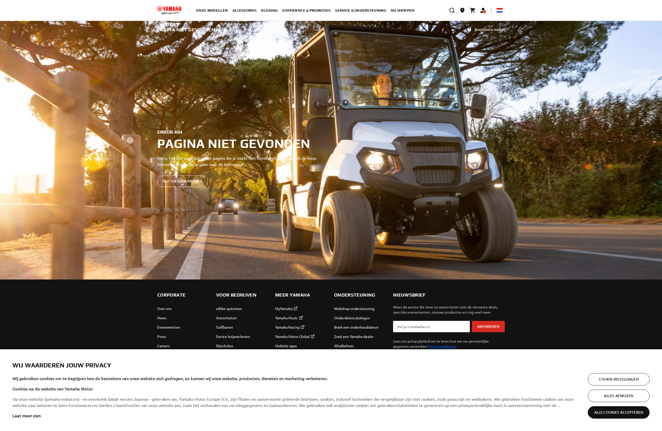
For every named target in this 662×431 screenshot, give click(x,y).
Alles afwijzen (618, 395)
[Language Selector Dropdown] (499, 10)
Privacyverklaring (442, 346)
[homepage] (169, 10)
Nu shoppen (403, 10)
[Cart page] (473, 10)
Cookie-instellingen (618, 379)
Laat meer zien (26, 415)
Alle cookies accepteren (618, 412)
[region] (331, 390)
